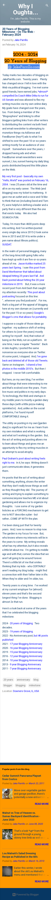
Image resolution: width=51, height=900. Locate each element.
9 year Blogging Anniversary (25, 664)
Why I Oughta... (25, 9)
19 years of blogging (21, 631)
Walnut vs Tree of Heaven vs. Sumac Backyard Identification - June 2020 (21, 816)
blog (36, 679)
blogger (8, 685)
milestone (34, 685)
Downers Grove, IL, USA (26, 691)
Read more (42, 803)
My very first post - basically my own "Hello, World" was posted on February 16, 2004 (25, 180)
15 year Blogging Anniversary (26, 651)
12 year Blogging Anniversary (26, 656)
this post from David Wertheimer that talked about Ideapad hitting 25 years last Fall (23, 271)
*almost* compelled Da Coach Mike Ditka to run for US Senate (25, 95)
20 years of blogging (21, 623)
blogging (20, 685)
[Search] (47, 5)
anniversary (23, 679)
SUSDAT (6, 244)
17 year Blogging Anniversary (26, 643)
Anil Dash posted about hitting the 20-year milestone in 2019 (23, 280)
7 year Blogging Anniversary (25, 668)
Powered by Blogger (27, 894)
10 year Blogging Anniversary (26, 660)
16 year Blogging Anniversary (26, 647)
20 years (8, 679)
